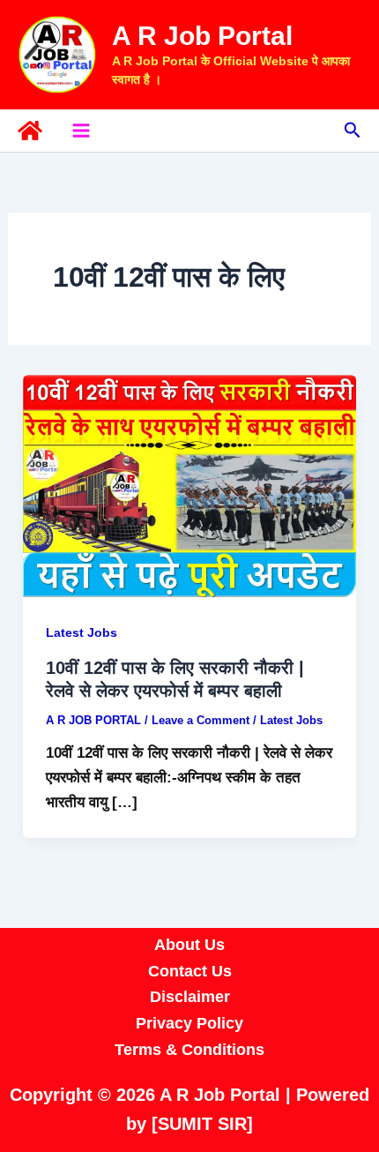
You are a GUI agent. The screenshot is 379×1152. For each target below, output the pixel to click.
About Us (189, 945)
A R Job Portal (202, 35)
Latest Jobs (81, 632)
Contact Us (190, 971)
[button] (352, 130)
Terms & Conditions (189, 1049)
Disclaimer (190, 997)
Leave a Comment (200, 720)
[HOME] (30, 130)
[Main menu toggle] (81, 130)
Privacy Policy (189, 1023)
